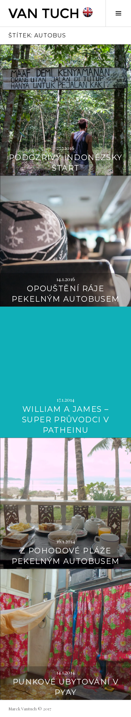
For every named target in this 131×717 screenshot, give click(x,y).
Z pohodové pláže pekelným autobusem (66, 556)
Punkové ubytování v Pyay (65, 687)
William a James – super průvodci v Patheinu (65, 419)
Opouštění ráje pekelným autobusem (66, 294)
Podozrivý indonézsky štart (66, 163)
